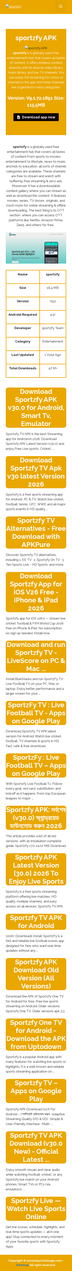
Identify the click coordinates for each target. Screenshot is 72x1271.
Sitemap (22, 1265)
